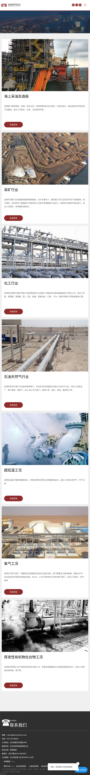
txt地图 (17, 771)
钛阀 (29, 769)
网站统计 (3, 774)
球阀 (24, 769)
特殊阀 (35, 769)
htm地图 (11, 771)
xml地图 (5, 771)
